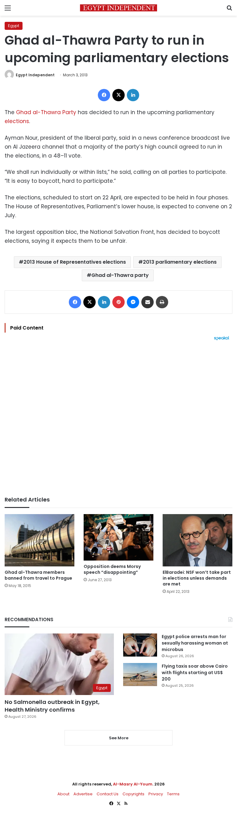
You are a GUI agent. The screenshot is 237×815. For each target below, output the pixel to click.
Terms (173, 794)
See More (118, 738)
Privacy (155, 794)
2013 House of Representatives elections (74, 262)
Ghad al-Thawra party (120, 275)
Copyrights (133, 794)
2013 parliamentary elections (180, 262)
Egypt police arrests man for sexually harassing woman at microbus (195, 643)
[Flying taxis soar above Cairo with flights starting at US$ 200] (140, 674)
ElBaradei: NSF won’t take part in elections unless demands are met (197, 578)
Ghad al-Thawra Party (46, 112)
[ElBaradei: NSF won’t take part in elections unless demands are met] (197, 540)
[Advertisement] (118, 418)
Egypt (13, 26)
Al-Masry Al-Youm (132, 784)
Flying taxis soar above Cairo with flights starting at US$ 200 (195, 672)
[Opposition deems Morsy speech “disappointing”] (118, 537)
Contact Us (107, 794)
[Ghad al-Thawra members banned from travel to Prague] (39, 540)
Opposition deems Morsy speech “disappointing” (112, 569)
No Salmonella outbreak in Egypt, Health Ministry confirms (52, 705)
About (63, 794)
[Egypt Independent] (118, 7)
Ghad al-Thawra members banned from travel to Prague (38, 575)
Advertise (83, 794)
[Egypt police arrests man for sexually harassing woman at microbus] (140, 645)
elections (17, 121)
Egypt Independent (35, 75)
